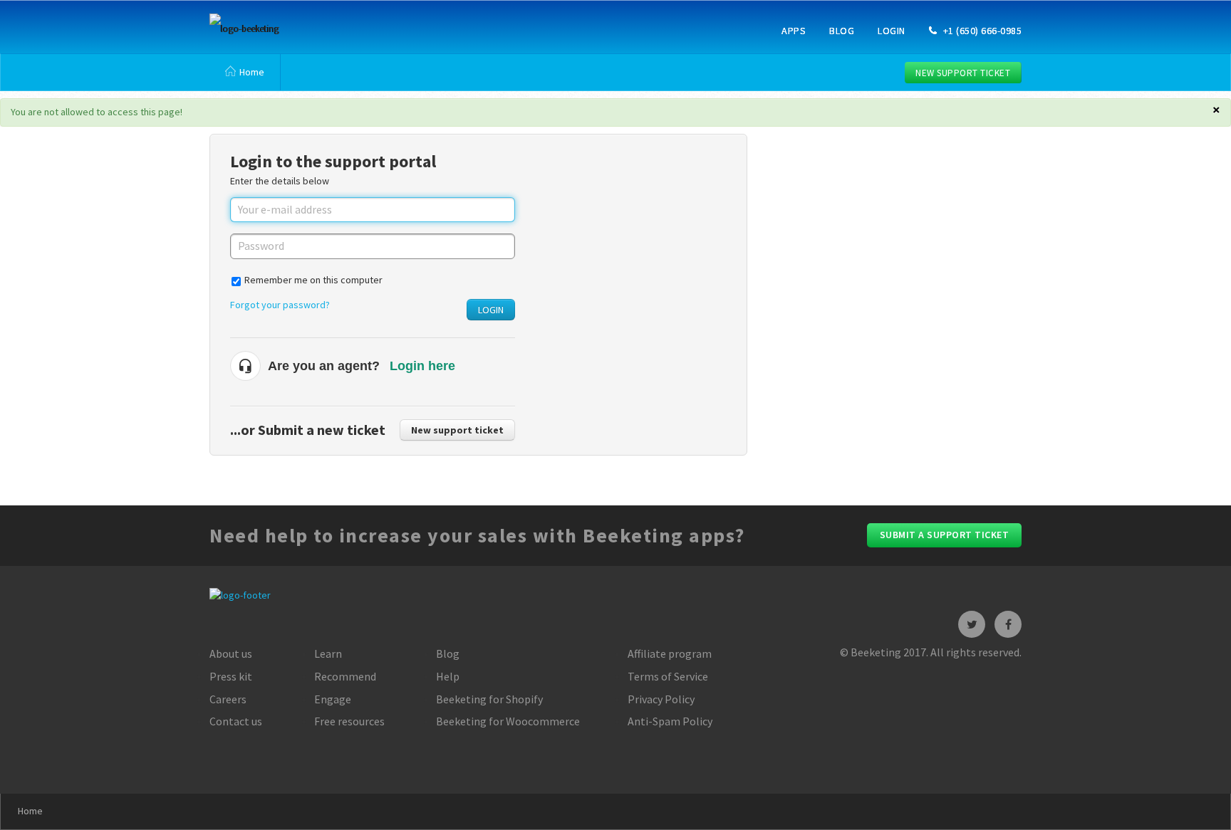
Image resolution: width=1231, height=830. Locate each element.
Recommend (345, 676)
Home (251, 71)
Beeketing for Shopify (489, 699)
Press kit (230, 676)
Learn (328, 653)
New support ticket (962, 73)
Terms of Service (668, 676)
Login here (422, 366)
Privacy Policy (661, 699)
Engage (332, 699)
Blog (841, 30)
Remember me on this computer (313, 279)
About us (230, 653)
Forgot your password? (280, 304)
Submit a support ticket (944, 534)
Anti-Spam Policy (670, 721)
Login (891, 30)
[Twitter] (971, 624)
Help (447, 676)
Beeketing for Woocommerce (508, 721)
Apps (793, 30)
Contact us (235, 721)
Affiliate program (670, 653)
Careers (227, 699)
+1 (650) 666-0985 (981, 30)
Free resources (349, 721)
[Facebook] (1008, 624)
